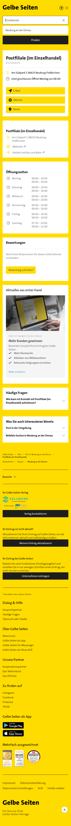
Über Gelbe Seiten (15, 629)
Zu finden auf (12, 686)
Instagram (8, 693)
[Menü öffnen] (66, 8)
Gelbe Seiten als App (14, 640)
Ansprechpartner (12, 610)
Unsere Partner (13, 659)
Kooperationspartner (15, 666)
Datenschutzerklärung (32, 783)
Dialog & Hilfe (13, 603)
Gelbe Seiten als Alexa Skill (17, 650)
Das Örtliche (10, 676)
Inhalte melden (55, 788)
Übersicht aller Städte (15, 619)
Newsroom (9, 636)
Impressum (9, 783)
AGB (40, 788)
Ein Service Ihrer (16, 812)
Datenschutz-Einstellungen (18, 788)
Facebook (8, 697)
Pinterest (8, 702)
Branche (7, 477)
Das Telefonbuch (12, 671)
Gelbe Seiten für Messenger (18, 645)
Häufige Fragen (11, 614)
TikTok (6, 706)
